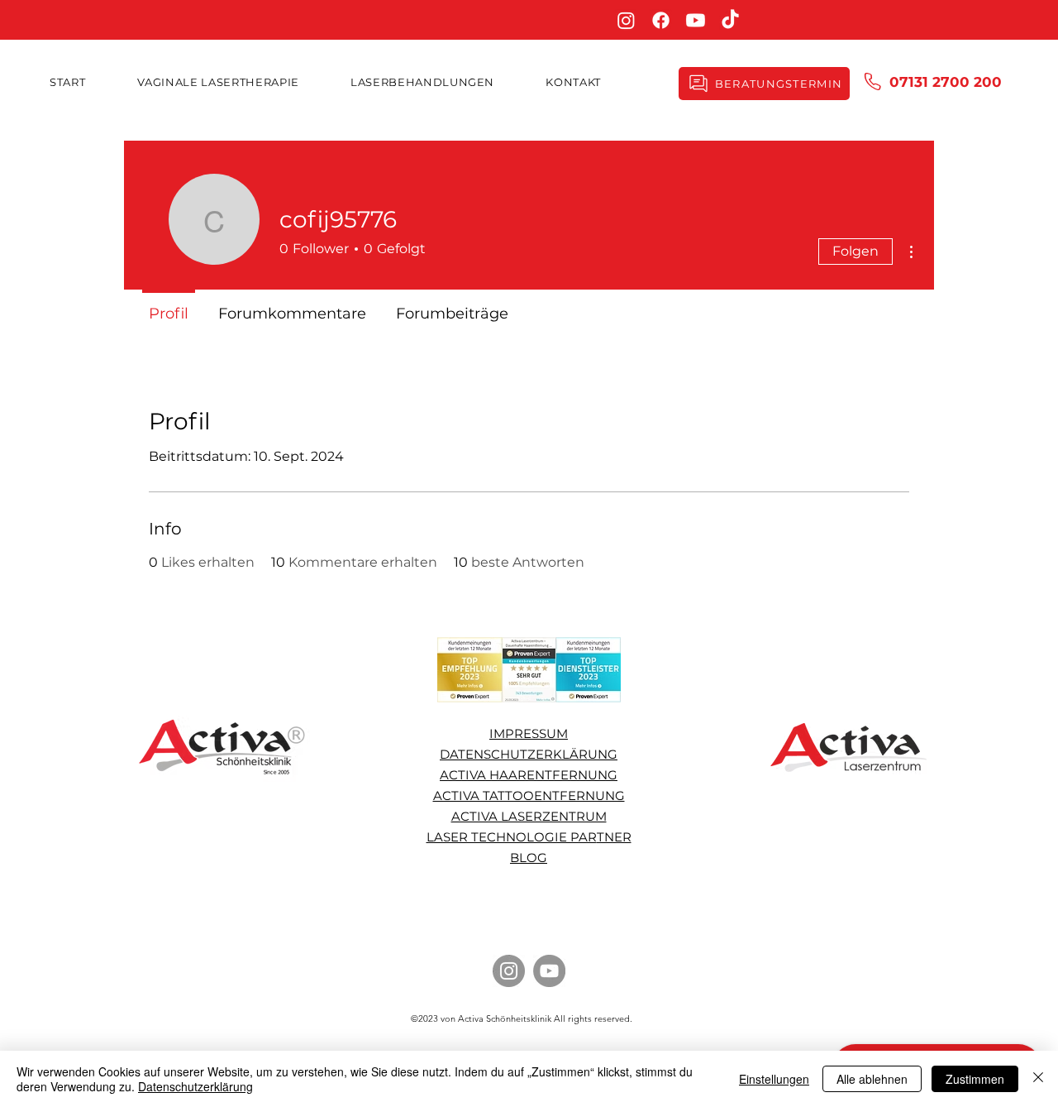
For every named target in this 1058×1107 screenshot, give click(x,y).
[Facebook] (661, 20)
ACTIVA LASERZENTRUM (529, 816)
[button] (422, 82)
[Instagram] (626, 20)
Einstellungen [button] (774, 1079)
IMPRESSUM (528, 733)
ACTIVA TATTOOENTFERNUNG (529, 795)
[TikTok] (730, 20)
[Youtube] (695, 20)
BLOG (528, 857)
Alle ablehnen (872, 1079)
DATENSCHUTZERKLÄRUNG (528, 754)
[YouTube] (549, 971)
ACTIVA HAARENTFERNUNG (528, 775)
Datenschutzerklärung (195, 1086)
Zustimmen (975, 1079)
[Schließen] (1038, 1079)
